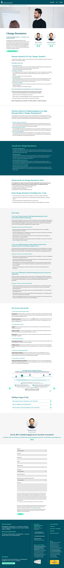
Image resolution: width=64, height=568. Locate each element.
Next (54, 388)
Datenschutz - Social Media (55, 528)
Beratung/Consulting (57, 550)
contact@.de (40, 536)
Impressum (52, 530)
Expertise (5, 5)
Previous (10, 388)
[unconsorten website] (7, 3)
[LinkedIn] (39, 46)
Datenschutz (52, 526)
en (56, 2)
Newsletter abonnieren (8, 563)
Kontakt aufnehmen (12, 51)
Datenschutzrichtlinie (37, 507)
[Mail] (37, 46)
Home (2, 5)
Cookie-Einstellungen (54, 524)
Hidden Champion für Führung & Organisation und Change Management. (40, 548)
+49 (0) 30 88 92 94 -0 (39, 532)
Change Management (11, 5)
